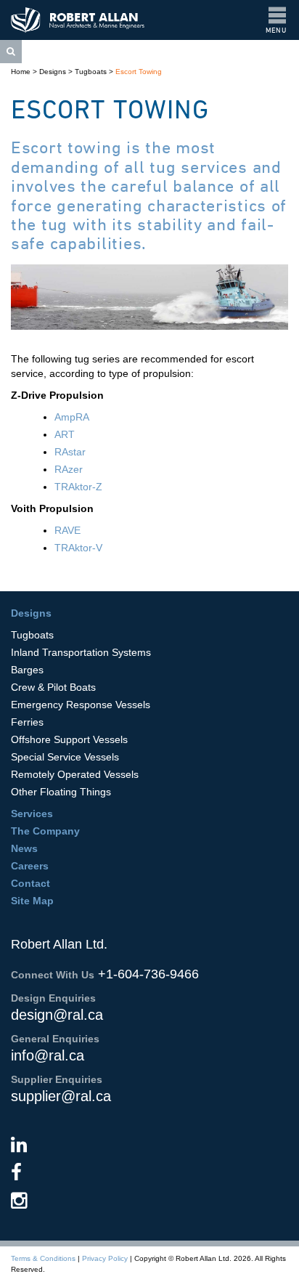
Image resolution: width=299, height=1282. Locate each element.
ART (64, 434)
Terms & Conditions (43, 1258)
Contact (30, 883)
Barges (27, 670)
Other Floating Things (61, 792)
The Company (45, 831)
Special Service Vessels (65, 757)
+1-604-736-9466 (148, 974)
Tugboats (91, 72)
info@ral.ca (47, 1055)
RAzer (68, 469)
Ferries (27, 722)
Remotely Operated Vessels (75, 774)
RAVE (67, 530)
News (24, 848)
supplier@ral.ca (61, 1096)
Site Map (32, 900)
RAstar (70, 452)
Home (20, 72)
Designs (52, 72)
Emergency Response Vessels (80, 704)
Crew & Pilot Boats (53, 687)
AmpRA (71, 417)
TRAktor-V (78, 547)
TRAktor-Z (78, 486)
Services (32, 813)
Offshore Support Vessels (69, 739)
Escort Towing (138, 72)
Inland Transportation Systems (81, 652)
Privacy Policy (105, 1258)
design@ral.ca (57, 1015)
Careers (30, 866)
